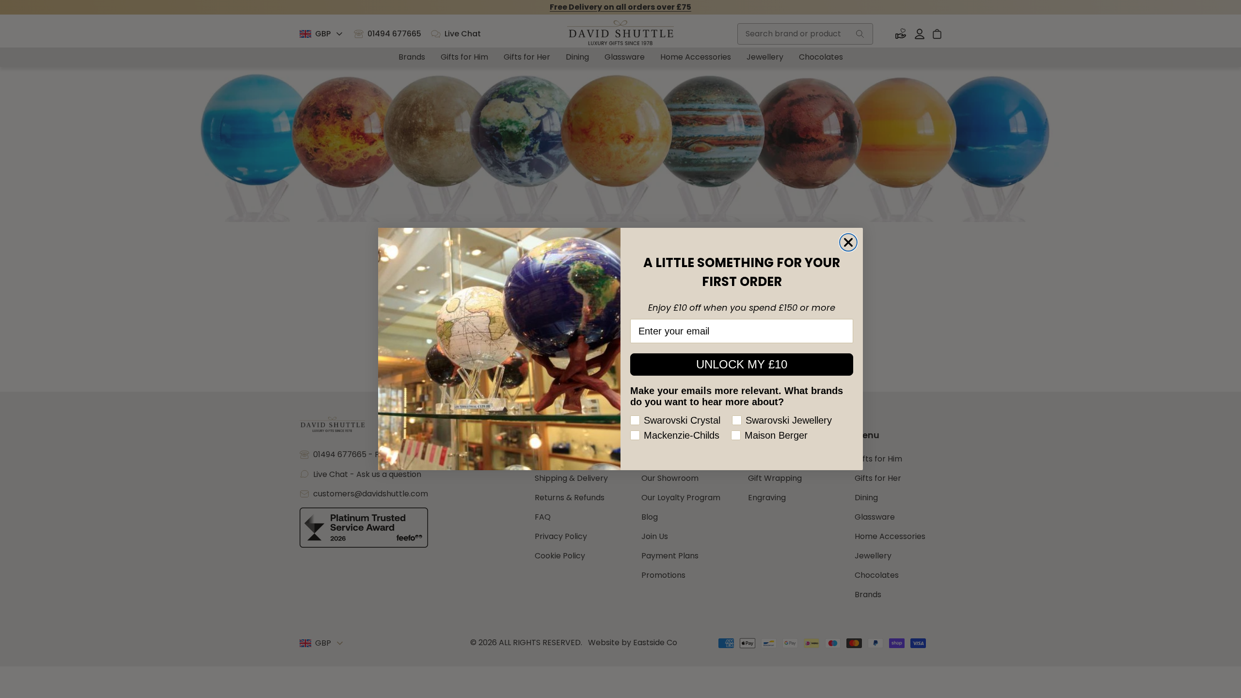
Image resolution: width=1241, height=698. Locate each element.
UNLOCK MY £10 (741, 364)
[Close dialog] (848, 242)
